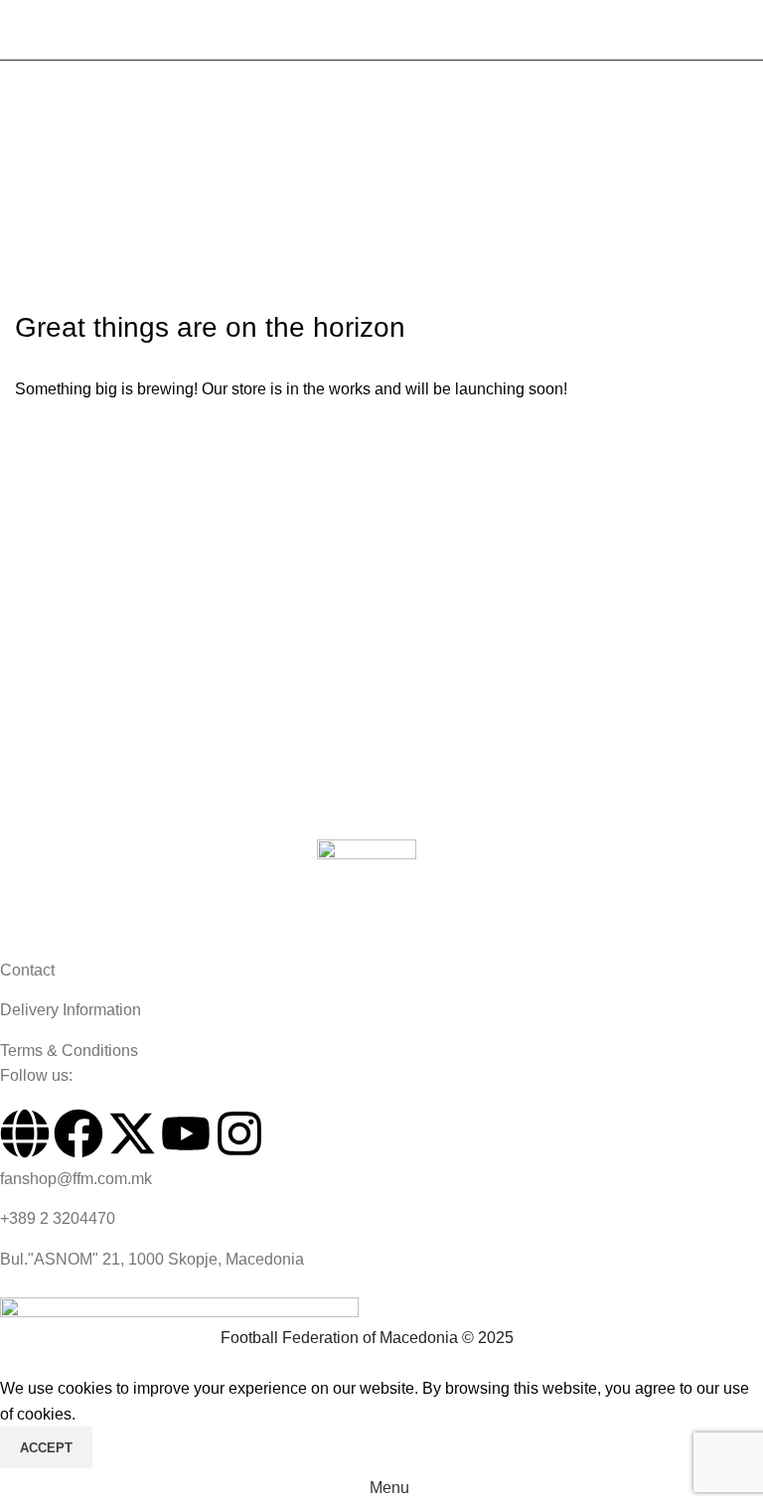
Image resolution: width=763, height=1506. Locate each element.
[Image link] (366, 896)
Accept (46, 1447)
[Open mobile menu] (23, 30)
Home (36, 140)
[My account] (740, 30)
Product (104, 140)
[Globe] (25, 1133)
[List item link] (366, 970)
